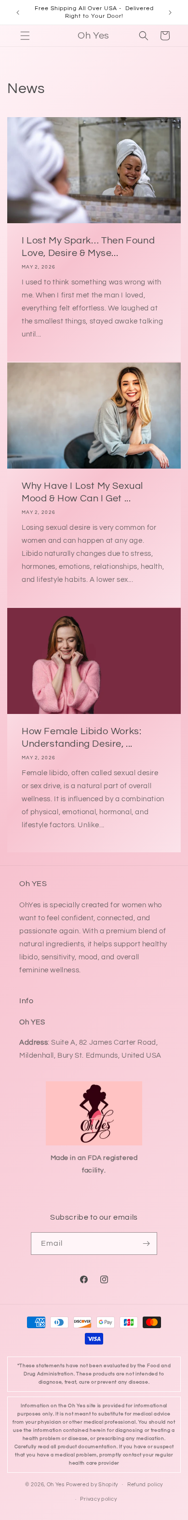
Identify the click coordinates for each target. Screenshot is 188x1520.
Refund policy (145, 1484)
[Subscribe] (146, 1243)
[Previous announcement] (17, 12)
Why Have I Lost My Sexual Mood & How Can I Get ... (82, 492)
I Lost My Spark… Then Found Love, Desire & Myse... (88, 247)
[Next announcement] (170, 12)
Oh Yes (56, 1484)
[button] (25, 35)
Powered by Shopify (92, 1484)
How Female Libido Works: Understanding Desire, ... (81, 737)
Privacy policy (98, 1499)
